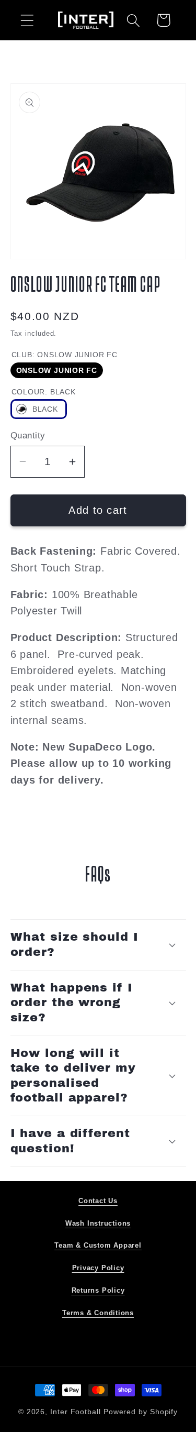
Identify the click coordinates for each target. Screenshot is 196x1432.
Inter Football (75, 1411)
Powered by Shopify (140, 1411)
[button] (27, 20)
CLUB (64, 354)
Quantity (27, 435)
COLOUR (43, 392)
